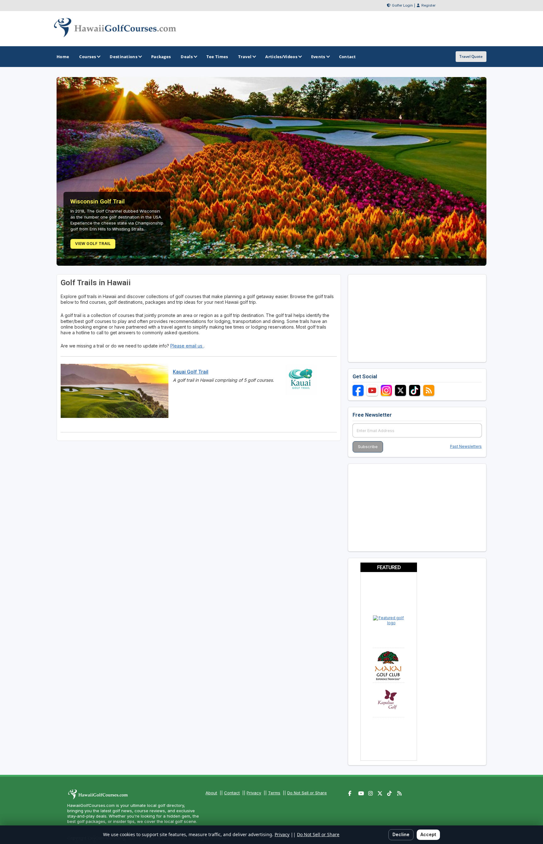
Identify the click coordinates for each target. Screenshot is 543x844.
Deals (187, 56)
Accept (428, 834)
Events (318, 56)
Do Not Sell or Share (307, 792)
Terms (274, 792)
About (211, 792)
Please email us (187, 345)
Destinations (123, 56)
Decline (400, 834)
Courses (87, 56)
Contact (232, 792)
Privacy (254, 792)
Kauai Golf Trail (190, 372)
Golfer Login (402, 5)
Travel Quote (471, 56)
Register (428, 5)
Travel (245, 56)
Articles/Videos (281, 56)
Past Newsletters (466, 446)
